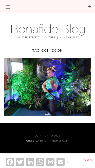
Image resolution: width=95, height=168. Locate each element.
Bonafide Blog (47, 29)
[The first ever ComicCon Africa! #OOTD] (47, 86)
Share (88, 160)
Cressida (32, 140)
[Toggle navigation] (8, 7)
